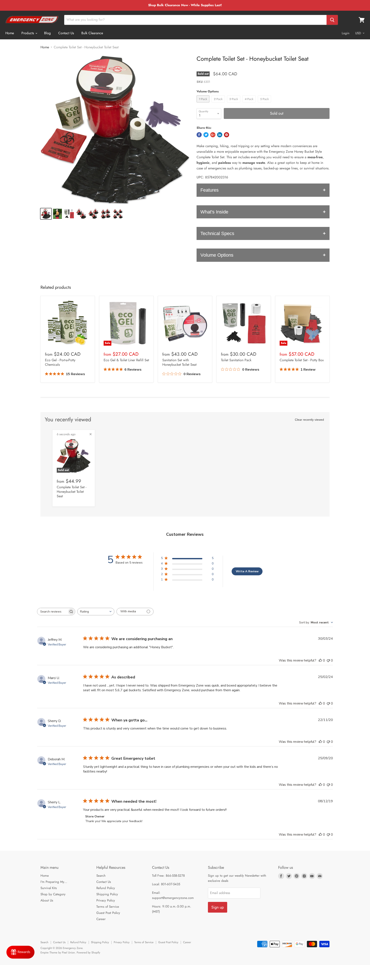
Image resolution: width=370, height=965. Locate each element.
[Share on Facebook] (199, 134)
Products (28, 33)
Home (9, 33)
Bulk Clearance (92, 33)
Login (345, 33)
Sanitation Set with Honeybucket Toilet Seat (179, 362)
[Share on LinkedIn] (219, 134)
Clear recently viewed (309, 419)
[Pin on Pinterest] (226, 134)
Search (101, 875)
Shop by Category (53, 894)
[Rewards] (20, 952)
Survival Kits (48, 888)
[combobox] (95, 611)
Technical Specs (217, 233)
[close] (90, 434)
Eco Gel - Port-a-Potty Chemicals (60, 362)
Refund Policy (105, 888)
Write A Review (247, 571)
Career (101, 919)
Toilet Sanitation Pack (236, 360)
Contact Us (66, 33)
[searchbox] (52, 611)
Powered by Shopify (88, 952)
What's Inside (214, 212)
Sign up (217, 907)
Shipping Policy (107, 894)
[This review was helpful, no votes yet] (320, 660)
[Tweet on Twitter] (206, 134)
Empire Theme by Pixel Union (57, 952)
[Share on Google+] (212, 134)
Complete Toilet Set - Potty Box (302, 360)
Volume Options (216, 255)
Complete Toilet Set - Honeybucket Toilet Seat (71, 492)
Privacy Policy (105, 900)
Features (209, 190)
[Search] (332, 20)
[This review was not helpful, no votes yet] (328, 660)
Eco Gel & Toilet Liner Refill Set (126, 360)
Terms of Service (107, 906)
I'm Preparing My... (53, 881)
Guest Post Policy (108, 912)
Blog (47, 33)
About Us (46, 900)
